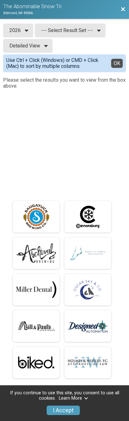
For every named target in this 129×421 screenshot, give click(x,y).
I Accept (63, 410)
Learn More (70, 398)
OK (117, 63)
